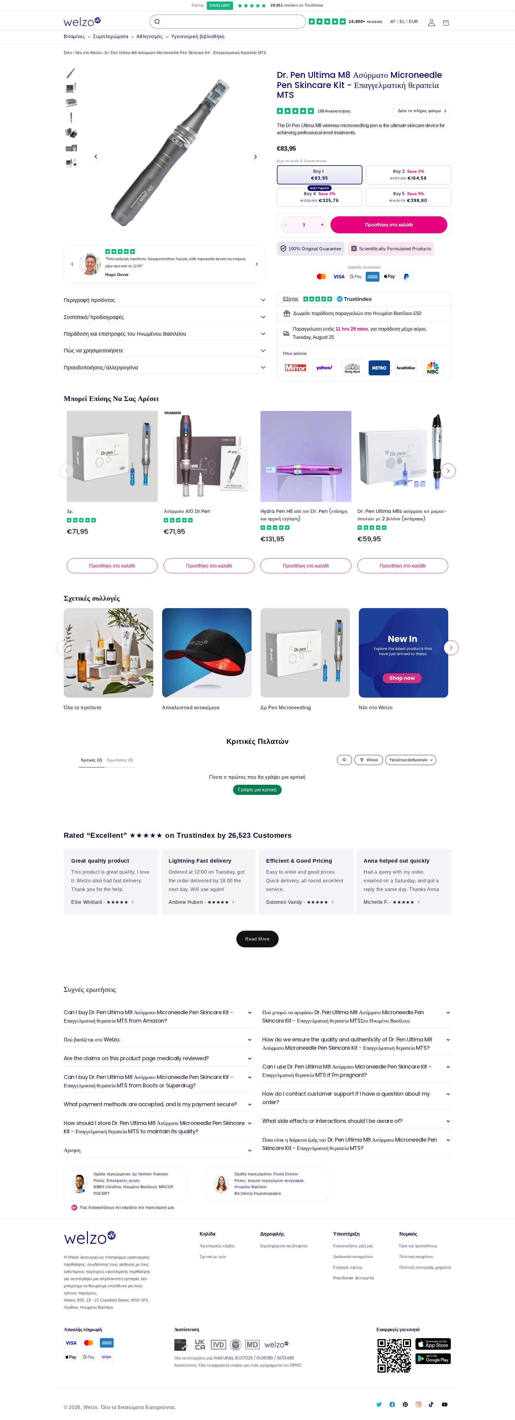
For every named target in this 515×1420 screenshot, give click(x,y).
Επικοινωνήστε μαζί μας (353, 1246)
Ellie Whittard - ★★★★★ (99, 902)
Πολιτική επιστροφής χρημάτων (425, 1267)
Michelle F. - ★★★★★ (389, 902)
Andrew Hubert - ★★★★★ (199, 902)
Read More (257, 938)
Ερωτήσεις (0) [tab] (120, 760)
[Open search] (344, 760)
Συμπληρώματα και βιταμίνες (284, 1246)
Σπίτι (68, 53)
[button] (78, 37)
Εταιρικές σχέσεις (348, 1267)
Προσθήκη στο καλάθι (112, 565)
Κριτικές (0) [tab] (91, 760)
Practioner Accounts (353, 1278)
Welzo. (91, 1407)
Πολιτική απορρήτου (416, 1256)
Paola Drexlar (286, 1174)
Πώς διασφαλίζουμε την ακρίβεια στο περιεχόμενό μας (127, 1207)
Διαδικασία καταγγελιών (353, 1256)
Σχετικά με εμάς (213, 1256)
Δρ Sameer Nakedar (150, 1174)
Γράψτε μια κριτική (257, 789)
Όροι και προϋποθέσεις (418, 1246)
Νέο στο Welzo (88, 53)
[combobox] (227, 21)
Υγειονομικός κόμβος (217, 1246)
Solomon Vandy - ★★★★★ (297, 902)
